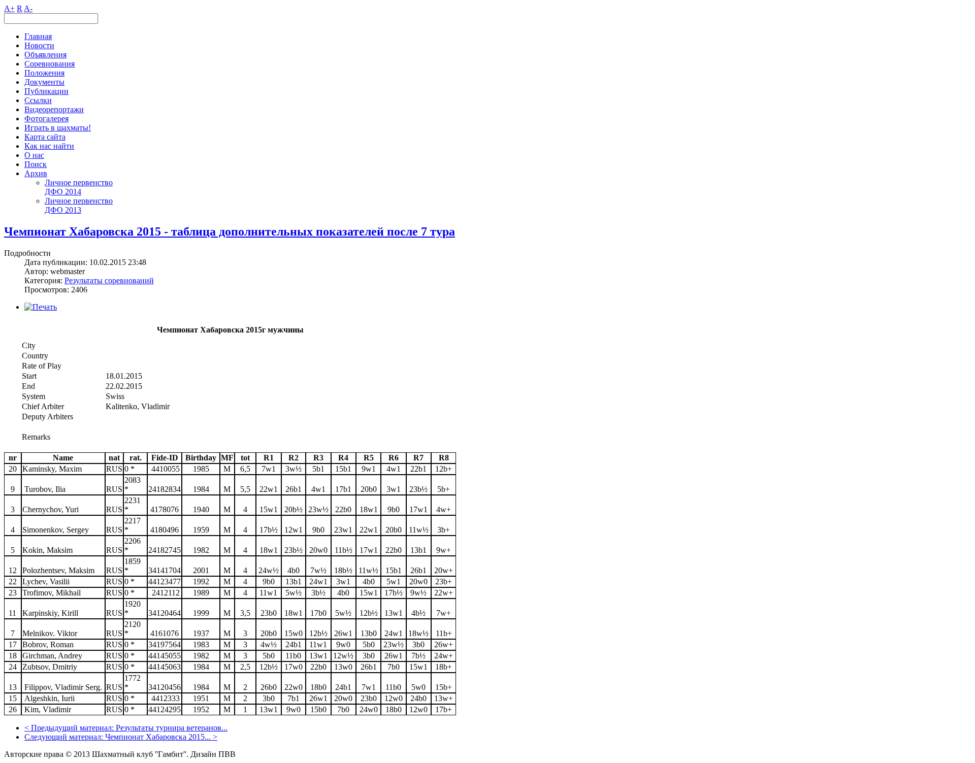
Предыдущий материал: (73, 727)
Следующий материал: (64, 737)
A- (28, 8)
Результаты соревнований (109, 280)
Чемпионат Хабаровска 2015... (158, 737)
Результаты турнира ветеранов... (172, 727)
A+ (9, 8)
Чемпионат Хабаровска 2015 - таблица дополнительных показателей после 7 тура (229, 231)
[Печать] (40, 307)
